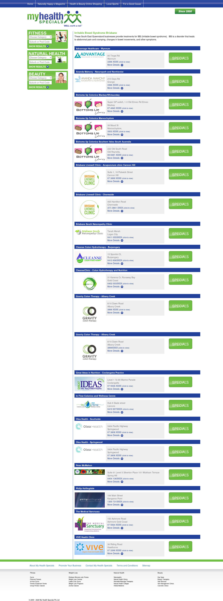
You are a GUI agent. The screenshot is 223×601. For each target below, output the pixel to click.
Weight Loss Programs (76, 584)
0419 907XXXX (120, 408)
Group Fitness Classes (37, 586)
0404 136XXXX (120, 478)
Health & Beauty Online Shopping (86, 3)
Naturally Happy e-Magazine (51, 3)
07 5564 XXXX (120, 524)
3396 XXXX (118, 61)
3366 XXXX (118, 84)
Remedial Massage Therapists (123, 581)
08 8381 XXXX (120, 154)
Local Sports (112, 3)
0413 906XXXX (120, 260)
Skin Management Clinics (166, 584)
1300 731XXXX (120, 501)
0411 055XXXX (120, 237)
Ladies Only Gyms (75, 581)
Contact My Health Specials (99, 565)
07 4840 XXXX (120, 108)
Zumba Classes (74, 586)
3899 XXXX (118, 309)
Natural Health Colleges (121, 584)
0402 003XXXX (120, 283)
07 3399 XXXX (120, 550)
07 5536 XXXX (120, 385)
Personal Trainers (35, 579)
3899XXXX (118, 347)
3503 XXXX (118, 131)
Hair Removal (162, 581)
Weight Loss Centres (75, 579)
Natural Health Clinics (121, 579)
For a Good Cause (132, 3)
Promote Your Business (70, 565)
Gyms (32, 577)
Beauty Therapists (163, 579)
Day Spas (161, 577)
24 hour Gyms (34, 581)
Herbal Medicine (119, 586)
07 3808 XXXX (120, 432)
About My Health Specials (42, 565)
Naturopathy (118, 577)
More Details (113, 64)
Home (30, 3)
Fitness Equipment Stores (38, 584)
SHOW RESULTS (37, 46)
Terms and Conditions (127, 565)
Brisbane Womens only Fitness (79, 577)
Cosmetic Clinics (163, 586)
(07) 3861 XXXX (121, 207)
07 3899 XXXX (120, 178)
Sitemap (146, 565)
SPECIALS (180, 58)
